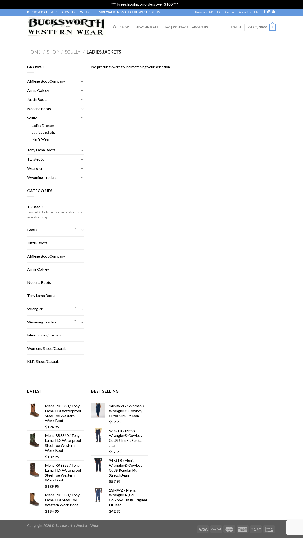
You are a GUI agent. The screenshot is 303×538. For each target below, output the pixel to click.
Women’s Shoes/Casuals (46, 348)
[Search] (114, 27)
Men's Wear (41, 139)
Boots (32, 229)
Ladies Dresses (43, 126)
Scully (72, 51)
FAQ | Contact (226, 12)
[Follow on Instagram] (268, 12)
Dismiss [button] (185, 4)
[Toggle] (82, 81)
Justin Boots (37, 99)
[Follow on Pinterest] (273, 12)
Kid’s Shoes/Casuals (43, 361)
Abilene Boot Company (46, 81)
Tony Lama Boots (41, 150)
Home (34, 51)
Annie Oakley (38, 90)
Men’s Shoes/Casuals (44, 335)
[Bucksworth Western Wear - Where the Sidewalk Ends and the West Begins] (66, 27)
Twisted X (35, 159)
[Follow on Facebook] (264, 12)
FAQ (257, 12)
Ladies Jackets (43, 132)
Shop (124, 27)
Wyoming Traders (42, 177)
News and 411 (204, 12)
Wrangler (35, 168)
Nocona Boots (39, 108)
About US (245, 12)
